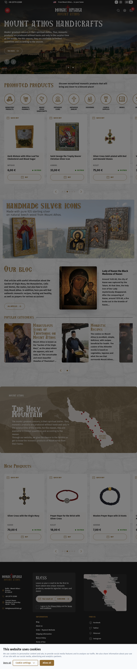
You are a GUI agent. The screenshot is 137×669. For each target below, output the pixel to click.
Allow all (47, 663)
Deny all (7, 663)
